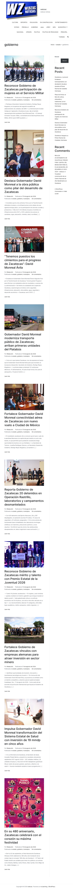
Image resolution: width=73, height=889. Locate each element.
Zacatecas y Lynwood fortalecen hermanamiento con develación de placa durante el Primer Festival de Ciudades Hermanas (61, 84)
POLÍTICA (37, 32)
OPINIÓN (29, 32)
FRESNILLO (25, 27)
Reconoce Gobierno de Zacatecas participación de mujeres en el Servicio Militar (24, 89)
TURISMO (62, 37)
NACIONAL (20, 32)
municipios (26, 100)
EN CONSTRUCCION (46, 22)
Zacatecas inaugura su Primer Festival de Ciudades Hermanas (61, 138)
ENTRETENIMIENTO (61, 22)
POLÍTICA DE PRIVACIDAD (50, 32)
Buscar (57, 56)
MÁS (54, 27)
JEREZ (48, 27)
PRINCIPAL (64, 32)
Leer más (7, 122)
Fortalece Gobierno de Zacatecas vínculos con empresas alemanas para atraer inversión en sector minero (21, 654)
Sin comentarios (36, 100)
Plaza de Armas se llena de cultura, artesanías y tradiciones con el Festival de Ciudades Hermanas (61, 100)
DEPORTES (24, 22)
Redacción (10, 97)
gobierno (20, 100)
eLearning (44, 886)
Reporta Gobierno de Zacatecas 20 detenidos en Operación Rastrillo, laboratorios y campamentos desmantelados (24, 497)
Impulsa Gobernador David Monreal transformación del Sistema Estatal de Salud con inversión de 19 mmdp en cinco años (23, 736)
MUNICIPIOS (62, 27)
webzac (43, 9)
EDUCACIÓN (33, 22)
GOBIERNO (34, 27)
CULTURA (15, 22)
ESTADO (16, 27)
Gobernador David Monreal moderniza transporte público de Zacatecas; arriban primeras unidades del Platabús (22, 342)
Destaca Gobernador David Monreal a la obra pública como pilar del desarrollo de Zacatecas (61, 127)
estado (14, 100)
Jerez (42, 27)
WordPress (52, 886)
